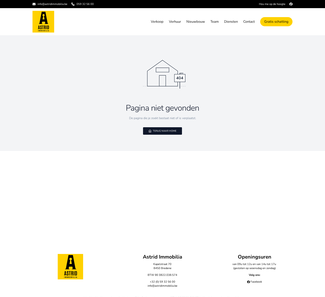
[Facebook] (290, 4)
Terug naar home (164, 130)
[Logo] (54, 22)
